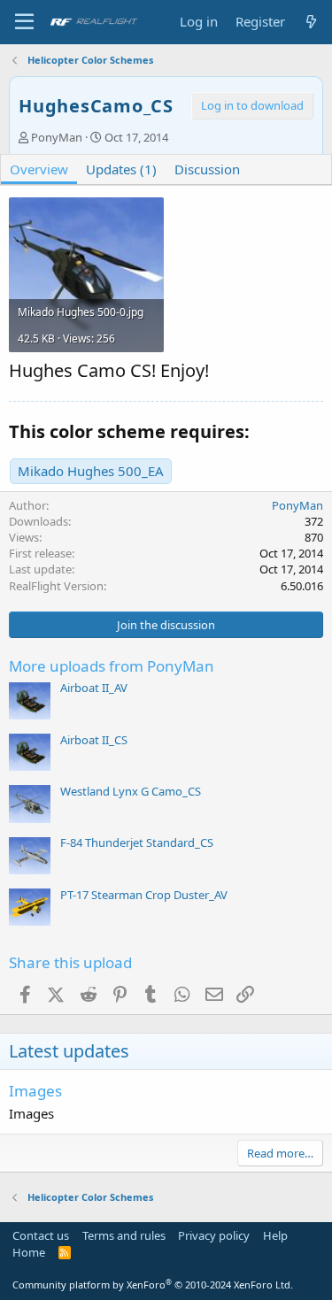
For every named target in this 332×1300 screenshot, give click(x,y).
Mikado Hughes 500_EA (91, 471)
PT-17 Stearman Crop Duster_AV (144, 895)
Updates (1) (121, 169)
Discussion (207, 169)
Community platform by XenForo (152, 1284)
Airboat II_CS (93, 740)
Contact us (40, 1235)
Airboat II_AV (93, 688)
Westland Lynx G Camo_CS (130, 791)
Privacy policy (214, 1235)
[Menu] (24, 22)
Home (28, 1252)
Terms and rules (124, 1235)
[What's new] (311, 21)
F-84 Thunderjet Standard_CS (136, 842)
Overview (39, 169)
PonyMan (56, 137)
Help (275, 1235)
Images (35, 1091)
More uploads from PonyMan (111, 666)
